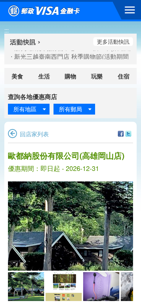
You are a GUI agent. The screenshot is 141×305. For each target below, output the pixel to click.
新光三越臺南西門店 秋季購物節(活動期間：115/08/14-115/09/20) (68, 56)
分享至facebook (121, 134)
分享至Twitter (128, 134)
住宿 (123, 76)
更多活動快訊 (113, 41)
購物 (70, 76)
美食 (17, 76)
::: (6, 30)
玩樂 (97, 76)
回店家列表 (34, 134)
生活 (44, 76)
